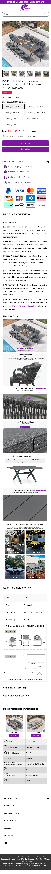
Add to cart (25, 143)
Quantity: (34, 131)
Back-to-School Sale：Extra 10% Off (25, 2)
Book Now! (32, 136)
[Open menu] (3, 8)
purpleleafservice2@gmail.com (35, 857)
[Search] (46, 14)
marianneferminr (10, 237)
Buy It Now (25, 149)
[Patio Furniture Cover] (23, 306)
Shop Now (36, 735)
